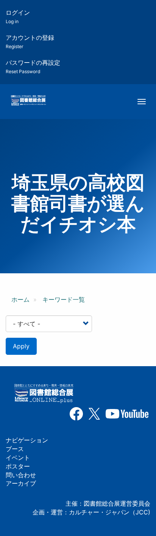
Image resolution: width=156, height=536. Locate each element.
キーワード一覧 (63, 299)
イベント (18, 457)
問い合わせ (21, 475)
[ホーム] (28, 100)
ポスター (18, 466)
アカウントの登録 (30, 41)
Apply (21, 346)
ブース (15, 449)
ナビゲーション (27, 440)
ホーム (20, 299)
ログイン (18, 16)
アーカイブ (21, 483)
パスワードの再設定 (33, 66)
